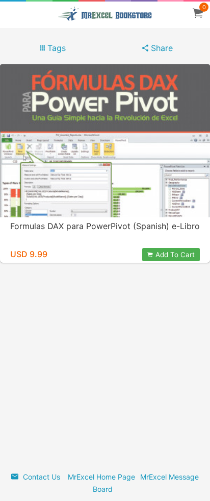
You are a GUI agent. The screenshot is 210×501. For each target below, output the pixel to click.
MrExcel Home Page (101, 476)
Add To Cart (175, 255)
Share (160, 48)
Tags (55, 48)
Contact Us (40, 476)
